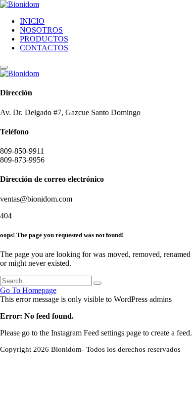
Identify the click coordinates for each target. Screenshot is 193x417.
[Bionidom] (19, 4)
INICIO (32, 21)
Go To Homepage (28, 290)
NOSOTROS (41, 30)
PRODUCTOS (44, 39)
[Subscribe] (97, 283)
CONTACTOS (44, 47)
